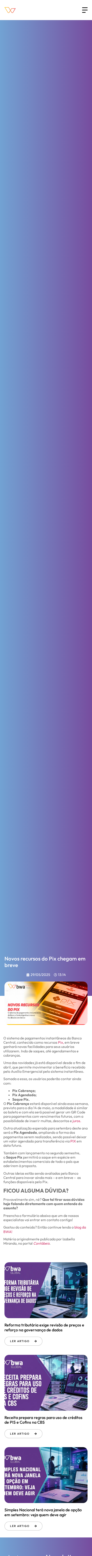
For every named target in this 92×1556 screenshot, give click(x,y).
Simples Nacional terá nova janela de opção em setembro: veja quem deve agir (43, 1512)
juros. (77, 1121)
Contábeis (41, 1243)
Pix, (61, 1042)
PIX (73, 1141)
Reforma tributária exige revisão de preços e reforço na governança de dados (44, 1327)
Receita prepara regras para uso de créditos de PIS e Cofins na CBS (43, 1420)
